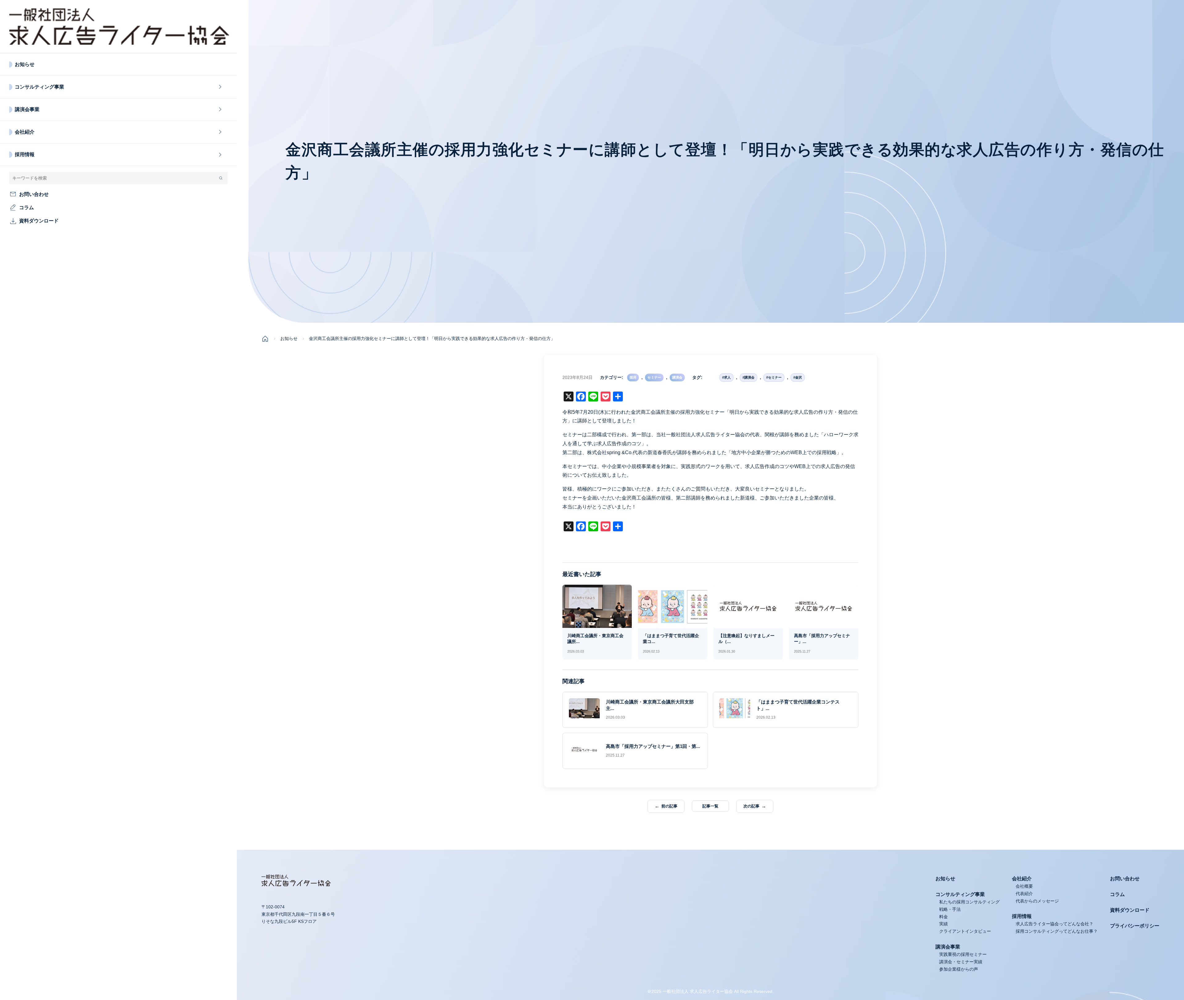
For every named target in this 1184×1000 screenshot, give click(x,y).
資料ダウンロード (1129, 910)
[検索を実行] (220, 178)
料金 (943, 916)
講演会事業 (27, 109)
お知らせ (25, 64)
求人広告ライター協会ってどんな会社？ (1054, 923)
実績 (943, 923)
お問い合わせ (1125, 878)
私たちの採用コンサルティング (969, 901)
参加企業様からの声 (958, 969)
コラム (1117, 894)
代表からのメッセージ (1037, 900)
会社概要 (1024, 886)
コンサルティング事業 (39, 86)
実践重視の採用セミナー (963, 954)
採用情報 (25, 154)
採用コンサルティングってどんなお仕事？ (1057, 931)
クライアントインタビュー (965, 931)
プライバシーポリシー (1134, 925)
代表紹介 (1024, 893)
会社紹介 (25, 132)
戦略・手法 (950, 909)
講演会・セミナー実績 (960, 961)
